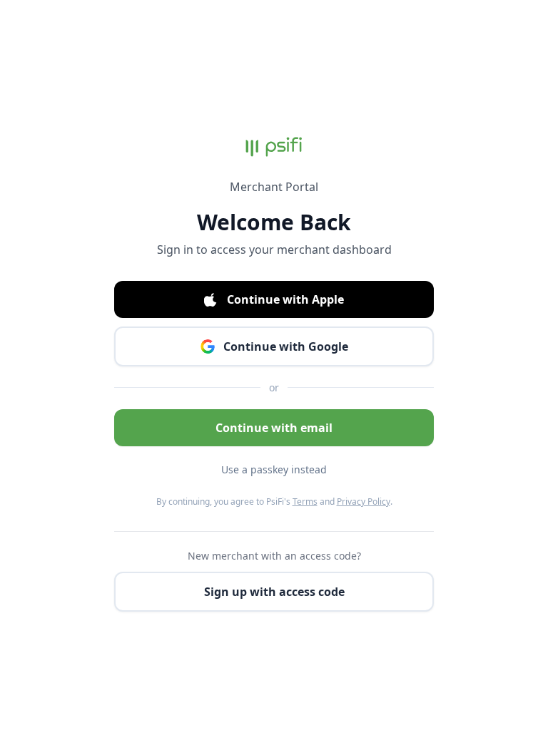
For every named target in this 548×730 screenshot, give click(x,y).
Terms (305, 501)
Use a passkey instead (274, 469)
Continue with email (274, 428)
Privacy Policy (363, 501)
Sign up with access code (274, 592)
